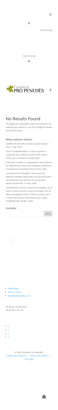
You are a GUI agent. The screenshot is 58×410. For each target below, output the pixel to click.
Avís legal (29, 359)
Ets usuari (10, 259)
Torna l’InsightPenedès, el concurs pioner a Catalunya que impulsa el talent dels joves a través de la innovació (26, 154)
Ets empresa (11, 262)
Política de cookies (38, 355)
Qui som (10, 255)
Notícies (9, 265)
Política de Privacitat (16, 355)
